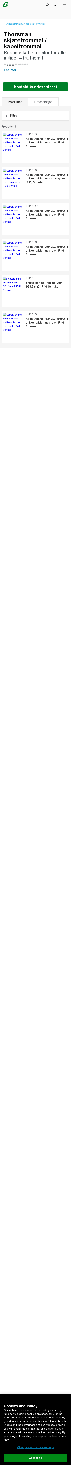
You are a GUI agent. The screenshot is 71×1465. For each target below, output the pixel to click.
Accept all (35, 1457)
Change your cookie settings (35, 1447)
